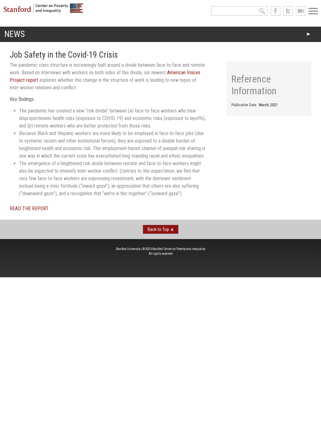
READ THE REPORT (29, 208)
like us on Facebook (275, 11)
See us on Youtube (300, 11)
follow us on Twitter (288, 11)
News (14, 34)
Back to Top (158, 229)
